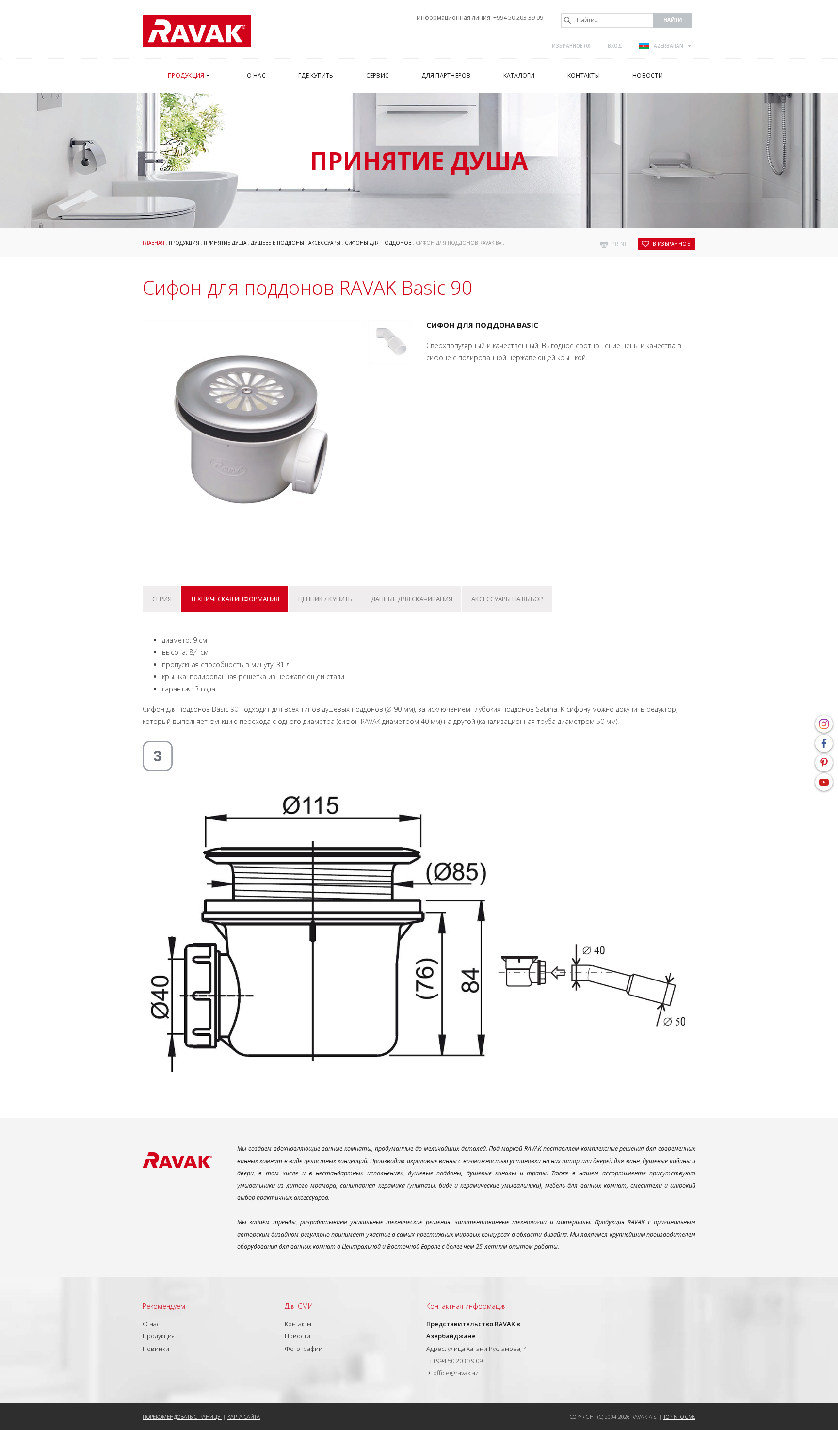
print (619, 244)
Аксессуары (324, 243)
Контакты (298, 1323)
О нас (151, 1323)
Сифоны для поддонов (378, 243)
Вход (615, 45)
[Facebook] (824, 743)
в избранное (672, 244)
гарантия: (188, 688)
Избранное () (571, 45)
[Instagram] (824, 724)
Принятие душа (225, 243)
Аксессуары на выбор (507, 598)
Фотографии (303, 1348)
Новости (297, 1336)
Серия (162, 598)
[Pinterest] (824, 762)
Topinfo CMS (679, 1416)
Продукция (184, 243)
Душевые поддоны (277, 243)
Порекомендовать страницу (182, 1416)
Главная (153, 243)
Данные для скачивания (411, 598)
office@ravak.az (456, 1372)
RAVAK (197, 31)
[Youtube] (824, 782)
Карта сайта (243, 1416)
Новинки (156, 1348)
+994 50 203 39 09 (518, 18)
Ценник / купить (325, 598)
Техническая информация (235, 598)
